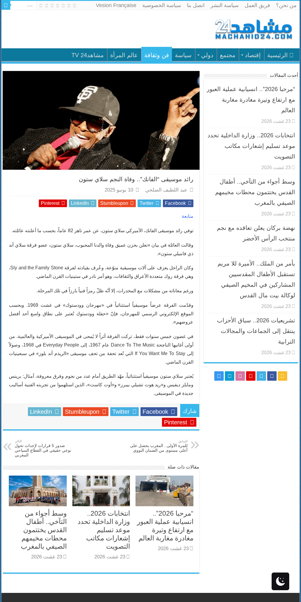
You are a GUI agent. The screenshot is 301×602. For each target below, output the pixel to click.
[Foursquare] (46, 5)
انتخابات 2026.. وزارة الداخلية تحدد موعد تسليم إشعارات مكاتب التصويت (104, 529)
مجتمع (227, 55)
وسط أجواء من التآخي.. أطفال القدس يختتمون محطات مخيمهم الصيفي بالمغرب (44, 529)
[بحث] (5, 5)
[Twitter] (63, 5)
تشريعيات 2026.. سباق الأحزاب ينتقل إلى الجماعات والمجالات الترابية (256, 331)
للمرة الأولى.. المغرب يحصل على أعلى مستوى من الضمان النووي (159, 446)
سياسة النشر (224, 5)
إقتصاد (253, 55)
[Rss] (74, 5)
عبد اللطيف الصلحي (166, 190)
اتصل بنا (196, 5)
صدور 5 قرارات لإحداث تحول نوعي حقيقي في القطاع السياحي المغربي (43, 448)
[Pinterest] (58, 5)
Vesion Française (116, 5)
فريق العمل (257, 5)
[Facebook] (69, 5)
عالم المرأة (124, 55)
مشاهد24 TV (87, 55)
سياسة (183, 55)
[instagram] (41, 5)
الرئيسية (277, 55)
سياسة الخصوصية (161, 5)
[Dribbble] (52, 5)
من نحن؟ (286, 5)
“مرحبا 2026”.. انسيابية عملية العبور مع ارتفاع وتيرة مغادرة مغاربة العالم (251, 99)
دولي (207, 55)
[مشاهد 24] (253, 28)
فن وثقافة (156, 55)
